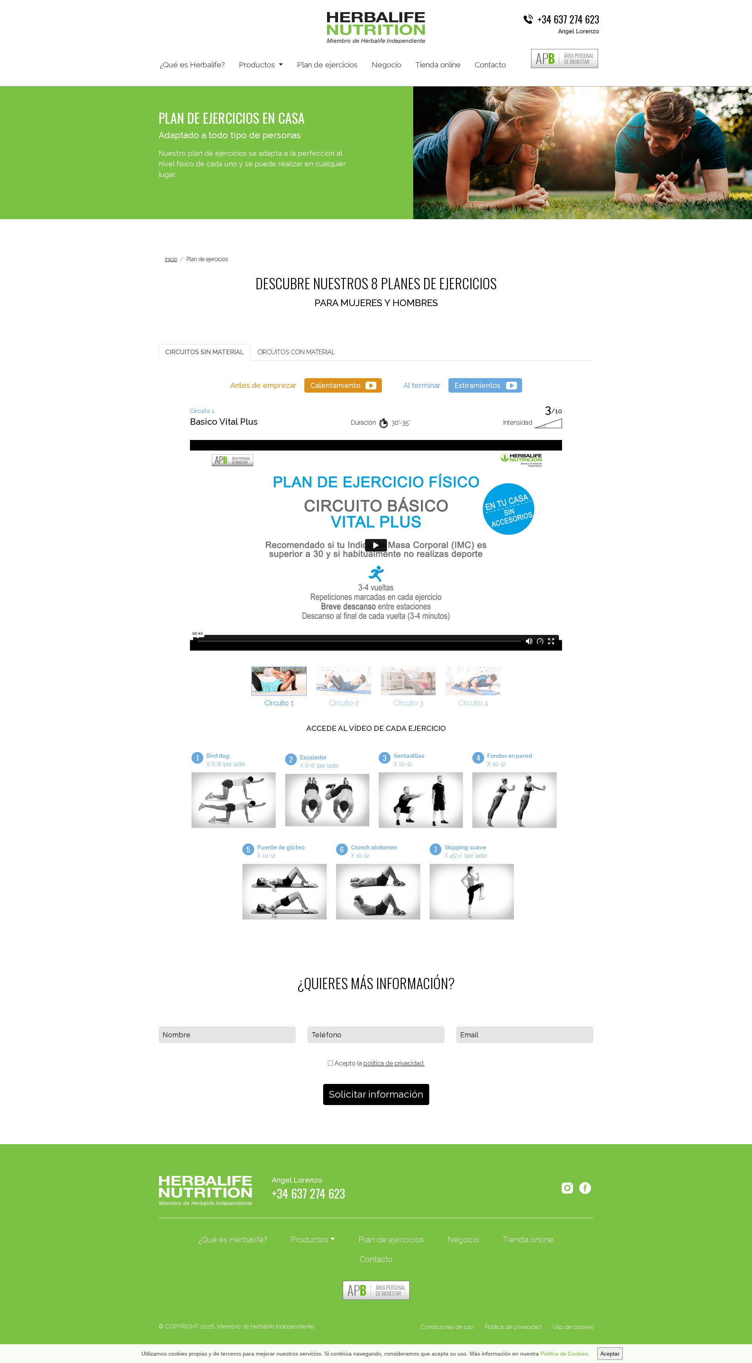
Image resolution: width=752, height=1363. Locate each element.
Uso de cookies (573, 1327)
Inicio (171, 259)
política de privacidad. (394, 1063)
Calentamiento (335, 385)
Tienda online (438, 64)
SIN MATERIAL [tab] (204, 352)
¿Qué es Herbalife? (192, 64)
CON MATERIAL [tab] (296, 352)
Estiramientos (477, 385)
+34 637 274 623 (568, 19)
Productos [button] (258, 64)
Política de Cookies (564, 1353)
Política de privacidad (513, 1327)
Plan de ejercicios (327, 64)
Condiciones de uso (447, 1327)
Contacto (490, 64)
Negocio (386, 64)
